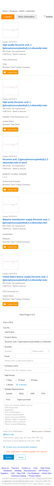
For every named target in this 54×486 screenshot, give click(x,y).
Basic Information (26, 17)
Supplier (8, 17)
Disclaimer (7, 471)
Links (35, 468)
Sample (9, 394)
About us (5, 468)
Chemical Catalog (18, 476)
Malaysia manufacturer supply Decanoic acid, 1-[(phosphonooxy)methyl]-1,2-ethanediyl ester (26, 221)
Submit (9, 457)
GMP (32, 394)
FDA (43, 394)
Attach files (9, 434)
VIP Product (44, 471)
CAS (13, 473)
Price (8, 400)
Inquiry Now (11, 72)
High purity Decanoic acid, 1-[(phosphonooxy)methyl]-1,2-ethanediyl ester (25, 104)
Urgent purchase (24, 400)
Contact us (26, 468)
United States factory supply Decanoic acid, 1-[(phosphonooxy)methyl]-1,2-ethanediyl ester (25, 278)
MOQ (21, 394)
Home (5, 11)
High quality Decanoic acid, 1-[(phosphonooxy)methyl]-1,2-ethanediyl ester (25, 46)
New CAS (21, 473)
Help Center (45, 468)
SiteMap (18, 471)
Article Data (47, 473)
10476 (21, 11)
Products (13, 11)
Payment (15, 468)
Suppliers (4, 473)
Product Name (35, 476)
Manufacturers (30, 471)
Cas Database (33, 473)
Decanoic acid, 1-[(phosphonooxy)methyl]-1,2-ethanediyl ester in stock (25, 161)
